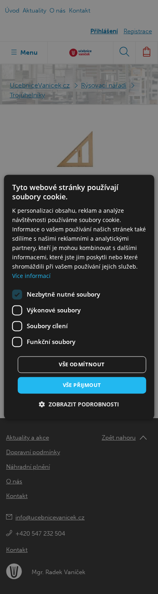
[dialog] (79, 297)
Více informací (31, 276)
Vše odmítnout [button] (82, 364)
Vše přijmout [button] (82, 385)
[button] (79, 404)
